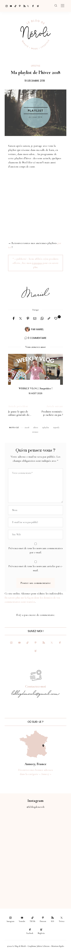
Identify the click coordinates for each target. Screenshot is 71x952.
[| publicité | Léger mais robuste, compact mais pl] (18, 866)
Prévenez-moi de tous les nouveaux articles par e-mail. (35, 568)
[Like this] (56, 318)
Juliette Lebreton (43, 946)
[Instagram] (5, 5)
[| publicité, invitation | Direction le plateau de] (53, 826)
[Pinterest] (28, 318)
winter (35, 432)
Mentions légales (58, 946)
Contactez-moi (35, 686)
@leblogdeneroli (35, 807)
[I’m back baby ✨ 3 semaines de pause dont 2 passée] (18, 846)
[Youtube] (19, 642)
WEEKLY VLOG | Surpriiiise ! (35, 388)
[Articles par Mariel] (27, 329)
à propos (37, 263)
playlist (46, 427)
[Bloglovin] (35, 650)
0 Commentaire (37, 338)
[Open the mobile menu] (62, 5)
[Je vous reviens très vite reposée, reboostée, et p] (53, 846)
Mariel (40, 329)
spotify (56, 427)
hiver (36, 427)
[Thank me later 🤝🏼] (53, 886)
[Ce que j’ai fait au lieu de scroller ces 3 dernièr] (18, 826)
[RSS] (23, 5)
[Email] (35, 318)
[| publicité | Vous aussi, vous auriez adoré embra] (53, 866)
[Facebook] (32, 5)
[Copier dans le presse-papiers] (49, 318)
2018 (27, 427)
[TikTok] (14, 5)
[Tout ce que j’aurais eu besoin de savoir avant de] (18, 886)
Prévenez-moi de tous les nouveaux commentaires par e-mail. (35, 550)
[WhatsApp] (42, 318)
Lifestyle (35, 65)
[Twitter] (20, 318)
